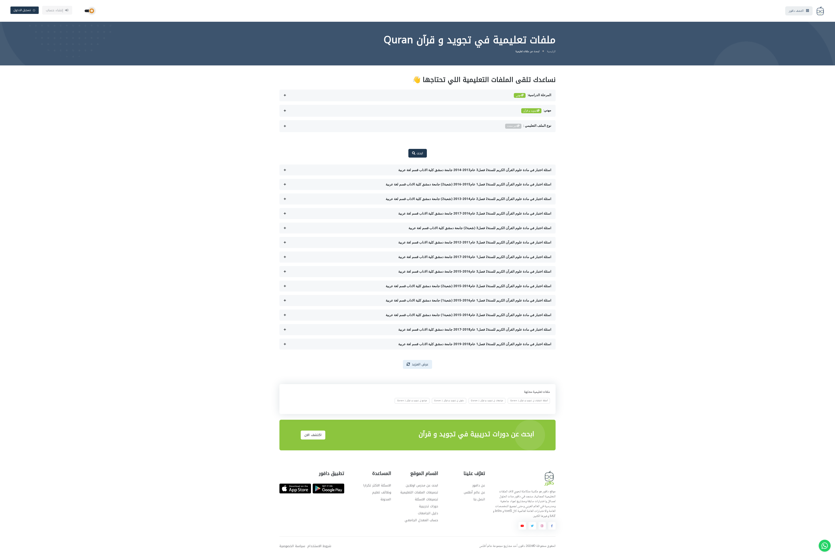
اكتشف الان (313, 435)
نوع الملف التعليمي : (529, 126)
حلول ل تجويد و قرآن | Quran (449, 401)
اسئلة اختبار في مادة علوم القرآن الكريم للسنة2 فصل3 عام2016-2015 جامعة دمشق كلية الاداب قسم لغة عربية (474, 271)
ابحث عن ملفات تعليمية (527, 51)
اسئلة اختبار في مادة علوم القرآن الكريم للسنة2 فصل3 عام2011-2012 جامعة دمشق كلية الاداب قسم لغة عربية (474, 242)
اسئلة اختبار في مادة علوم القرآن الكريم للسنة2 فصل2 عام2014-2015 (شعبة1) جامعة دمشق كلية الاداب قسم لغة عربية (468, 315)
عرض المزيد (420, 364)
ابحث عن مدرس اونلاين (422, 485)
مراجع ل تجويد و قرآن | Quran (412, 401)
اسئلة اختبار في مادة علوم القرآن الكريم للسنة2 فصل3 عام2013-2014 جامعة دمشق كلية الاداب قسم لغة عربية (474, 170)
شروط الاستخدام (319, 546)
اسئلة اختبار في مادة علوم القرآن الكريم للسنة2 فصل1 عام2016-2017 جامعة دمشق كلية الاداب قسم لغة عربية (474, 257)
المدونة (386, 499)
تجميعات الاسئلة (426, 499)
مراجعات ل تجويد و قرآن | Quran (487, 401)
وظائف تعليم (381, 492)
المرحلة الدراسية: (533, 95)
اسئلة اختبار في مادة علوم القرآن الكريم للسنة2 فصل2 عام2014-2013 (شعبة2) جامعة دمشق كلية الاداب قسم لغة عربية (468, 199)
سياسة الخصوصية (292, 546)
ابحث (419, 153)
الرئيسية (551, 51)
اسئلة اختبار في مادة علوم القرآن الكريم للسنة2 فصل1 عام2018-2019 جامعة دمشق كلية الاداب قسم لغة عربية (474, 344)
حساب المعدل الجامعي (421, 520)
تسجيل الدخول (22, 10)
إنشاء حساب (54, 10)
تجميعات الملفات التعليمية (419, 492)
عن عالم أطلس (474, 492)
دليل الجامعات (428, 513)
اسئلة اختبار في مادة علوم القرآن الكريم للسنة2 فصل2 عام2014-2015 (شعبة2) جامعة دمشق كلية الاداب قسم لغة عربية (468, 286)
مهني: (537, 110)
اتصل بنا (479, 499)
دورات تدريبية (428, 506)
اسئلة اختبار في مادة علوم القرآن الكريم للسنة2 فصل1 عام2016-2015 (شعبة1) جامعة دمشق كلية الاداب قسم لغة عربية (468, 300)
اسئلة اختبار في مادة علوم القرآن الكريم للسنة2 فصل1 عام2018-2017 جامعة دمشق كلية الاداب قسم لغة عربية (474, 329)
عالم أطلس (485, 546)
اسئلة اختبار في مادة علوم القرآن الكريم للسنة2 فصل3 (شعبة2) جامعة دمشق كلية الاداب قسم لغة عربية (480, 228)
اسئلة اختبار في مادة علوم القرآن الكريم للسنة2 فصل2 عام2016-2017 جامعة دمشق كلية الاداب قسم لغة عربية (474, 213)
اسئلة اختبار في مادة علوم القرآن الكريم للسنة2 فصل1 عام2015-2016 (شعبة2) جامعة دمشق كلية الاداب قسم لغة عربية (468, 184)
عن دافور (478, 485)
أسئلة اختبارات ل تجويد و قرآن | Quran (529, 401)
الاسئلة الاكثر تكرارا (377, 485)
